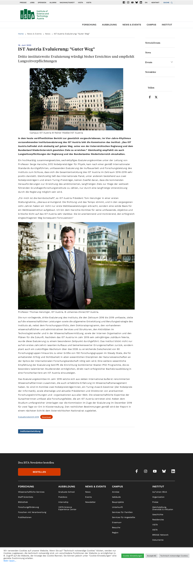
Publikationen (25, 517)
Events (148, 62)
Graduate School (66, 492)
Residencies (158, 519)
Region (115, 532)
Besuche (116, 527)
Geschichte (157, 514)
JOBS (32, 3)
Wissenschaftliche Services (31, 492)
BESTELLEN (39, 472)
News (47, 34)
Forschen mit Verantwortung (32, 512)
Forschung (89, 24)
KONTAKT (155, 3)
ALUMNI (53, 3)
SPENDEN (42, 3)
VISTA (80, 3)
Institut (167, 24)
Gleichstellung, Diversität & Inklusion (162, 508)
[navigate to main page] (34, 13)
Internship (63, 502)
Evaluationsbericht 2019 (28, 417)
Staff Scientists (25, 497)
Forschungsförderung (28, 507)
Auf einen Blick (159, 492)
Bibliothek (23, 502)
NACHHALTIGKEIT (67, 3)
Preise (155, 502)
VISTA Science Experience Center (67, 508)
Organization (158, 497)
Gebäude (116, 497)
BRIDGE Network (160, 535)
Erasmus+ (117, 522)
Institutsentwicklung (30, 431)
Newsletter (150, 71)
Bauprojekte (118, 502)
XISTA (88, 3)
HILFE (136, 558)
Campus (151, 24)
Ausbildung (109, 24)
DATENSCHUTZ (162, 558)
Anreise (115, 492)
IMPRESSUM (147, 558)
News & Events (131, 24)
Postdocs (62, 497)
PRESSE (23, 3)
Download (46, 417)
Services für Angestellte (123, 517)
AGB (173, 558)
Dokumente (157, 540)
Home (21, 34)
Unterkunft (117, 507)
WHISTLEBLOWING (123, 558)
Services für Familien (122, 512)
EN (146, 3)
